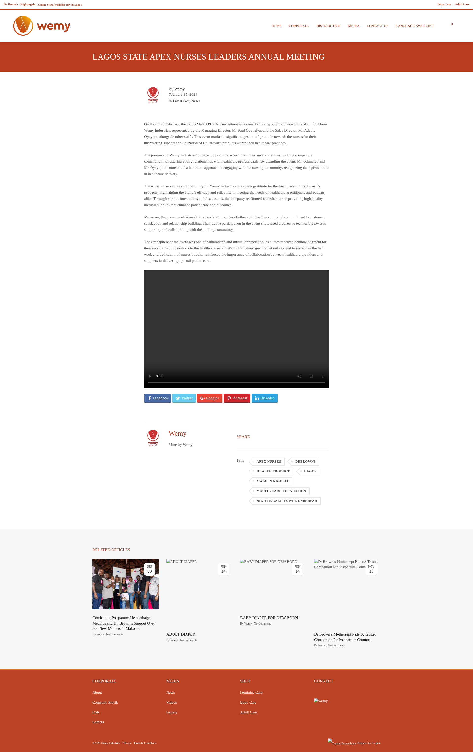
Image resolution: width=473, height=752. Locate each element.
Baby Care (444, 4)
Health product (273, 471)
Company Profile (105, 702)
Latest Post (181, 101)
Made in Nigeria (273, 481)
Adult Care (462, 4)
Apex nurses (269, 461)
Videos (171, 702)
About (97, 692)
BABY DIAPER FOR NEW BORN (269, 618)
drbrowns (305, 461)
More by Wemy (181, 445)
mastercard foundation (281, 491)
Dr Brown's (11, 4)
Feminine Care (251, 692)
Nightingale (27, 4)
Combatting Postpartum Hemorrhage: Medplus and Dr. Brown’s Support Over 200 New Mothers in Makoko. (123, 623)
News (195, 101)
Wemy (100, 634)
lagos (310, 471)
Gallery (172, 712)
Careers (98, 722)
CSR (95, 712)
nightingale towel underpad (287, 501)
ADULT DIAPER (180, 634)
